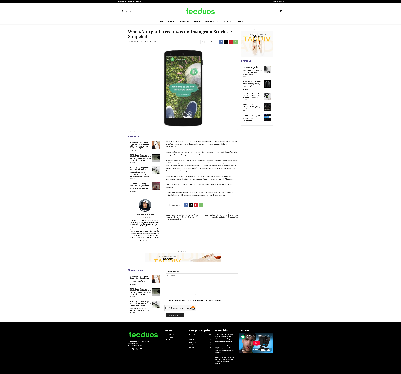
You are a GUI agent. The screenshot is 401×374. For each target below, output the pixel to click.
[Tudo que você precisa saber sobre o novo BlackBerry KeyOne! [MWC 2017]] (267, 84)
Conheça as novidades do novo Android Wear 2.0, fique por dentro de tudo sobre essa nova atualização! (182, 217)
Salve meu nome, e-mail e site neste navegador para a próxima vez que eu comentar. (194, 300)
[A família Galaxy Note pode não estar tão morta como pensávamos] (267, 117)
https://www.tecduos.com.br (145, 217)
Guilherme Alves (135, 42)
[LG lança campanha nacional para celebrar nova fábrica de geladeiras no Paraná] (156, 186)
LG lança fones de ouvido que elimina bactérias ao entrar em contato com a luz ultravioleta (252, 70)
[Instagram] (122, 11)
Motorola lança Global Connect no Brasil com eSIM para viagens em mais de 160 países (139, 145)
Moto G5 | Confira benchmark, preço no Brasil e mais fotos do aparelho (221, 216)
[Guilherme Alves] (145, 205)
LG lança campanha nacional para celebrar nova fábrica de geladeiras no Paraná (139, 186)
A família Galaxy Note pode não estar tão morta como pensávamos (252, 118)
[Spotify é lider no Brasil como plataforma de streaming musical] (267, 96)
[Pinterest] (231, 42)
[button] (281, 11)
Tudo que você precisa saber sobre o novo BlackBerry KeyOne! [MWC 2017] (252, 84)
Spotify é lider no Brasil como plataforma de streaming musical (253, 95)
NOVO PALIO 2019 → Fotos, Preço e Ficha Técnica (224, 361)
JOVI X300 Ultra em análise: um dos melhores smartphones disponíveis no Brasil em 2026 (140, 157)
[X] (126, 11)
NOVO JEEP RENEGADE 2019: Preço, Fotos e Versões (252, 106)
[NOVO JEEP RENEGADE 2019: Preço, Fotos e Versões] (267, 107)
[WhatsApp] (235, 42)
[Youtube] (130, 11)
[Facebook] (118, 11)
